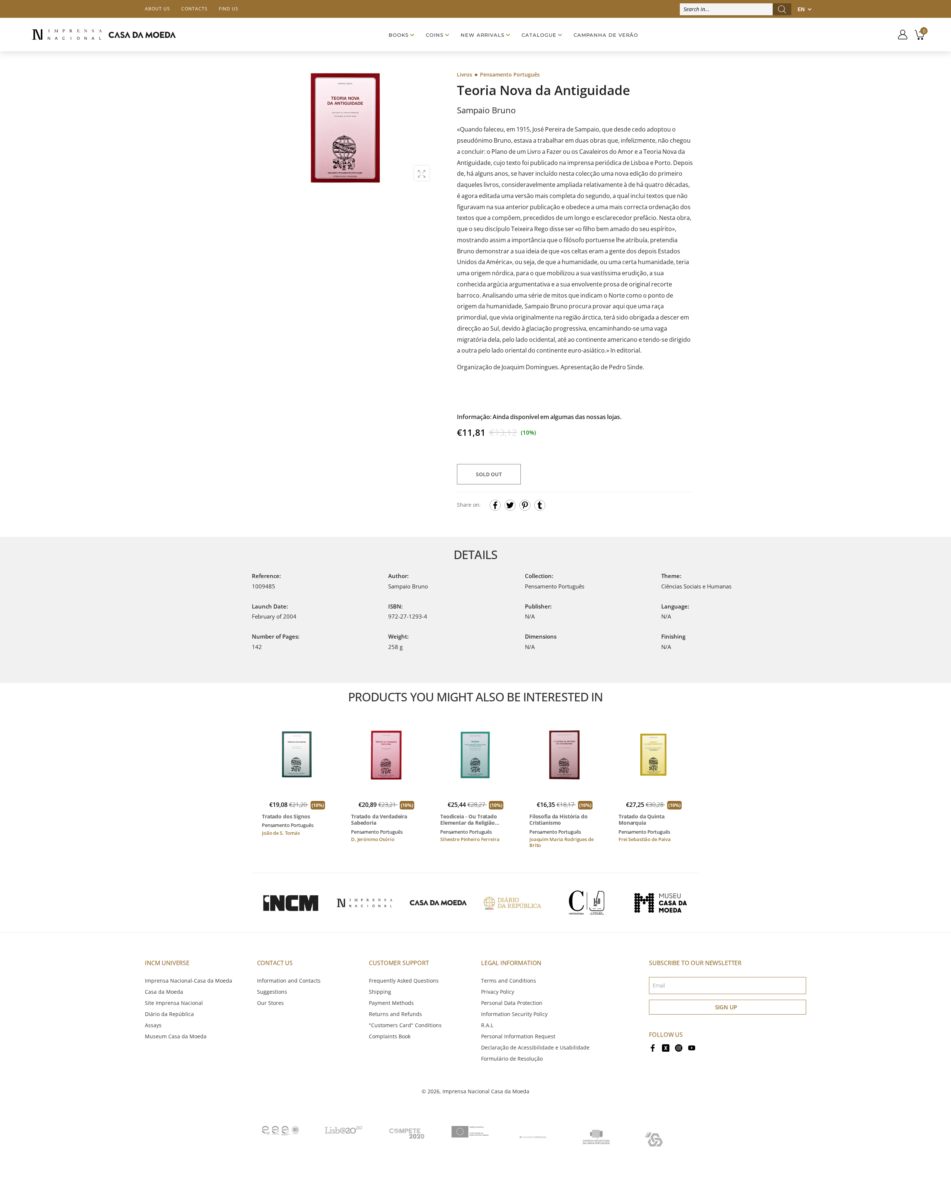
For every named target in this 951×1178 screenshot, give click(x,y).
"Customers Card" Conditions (405, 1025)
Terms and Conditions (508, 980)
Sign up (726, 1007)
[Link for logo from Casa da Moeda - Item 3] (438, 902)
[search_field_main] (782, 9)
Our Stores (270, 1002)
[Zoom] (421, 173)
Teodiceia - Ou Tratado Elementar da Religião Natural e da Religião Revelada (468, 819)
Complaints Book (389, 1036)
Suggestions (272, 991)
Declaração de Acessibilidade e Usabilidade (535, 1047)
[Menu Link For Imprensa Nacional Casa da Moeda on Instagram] (678, 1047)
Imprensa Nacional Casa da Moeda (485, 1091)
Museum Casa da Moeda (176, 1036)
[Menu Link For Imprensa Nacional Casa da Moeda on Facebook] (652, 1047)
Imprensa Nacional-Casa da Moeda (188, 980)
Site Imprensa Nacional (174, 1002)
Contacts (194, 9)
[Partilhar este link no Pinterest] (524, 505)
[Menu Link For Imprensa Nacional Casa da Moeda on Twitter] (665, 1047)
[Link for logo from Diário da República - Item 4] (512, 902)
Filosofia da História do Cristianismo (558, 819)
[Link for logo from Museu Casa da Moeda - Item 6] (660, 902)
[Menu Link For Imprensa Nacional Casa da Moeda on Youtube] (691, 1047)
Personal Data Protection (511, 1002)
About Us (157, 9)
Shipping (380, 991)
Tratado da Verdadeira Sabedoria (379, 819)
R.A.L (487, 1025)
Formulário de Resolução (512, 1058)
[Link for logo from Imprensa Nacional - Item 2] (364, 902)
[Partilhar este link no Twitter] (510, 505)
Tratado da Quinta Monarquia (642, 819)
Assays (153, 1025)
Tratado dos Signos (286, 816)
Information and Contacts (289, 980)
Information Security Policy (514, 1014)
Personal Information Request (518, 1036)
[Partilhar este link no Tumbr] (539, 505)
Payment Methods (391, 1002)
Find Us (228, 9)
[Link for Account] (900, 34)
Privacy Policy (497, 991)
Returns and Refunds (395, 1014)
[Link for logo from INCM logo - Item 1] (290, 902)
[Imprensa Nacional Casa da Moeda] (103, 35)
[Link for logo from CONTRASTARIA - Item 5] (586, 902)
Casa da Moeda (164, 991)
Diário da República (169, 1014)
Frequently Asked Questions (404, 980)
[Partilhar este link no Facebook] (495, 505)
